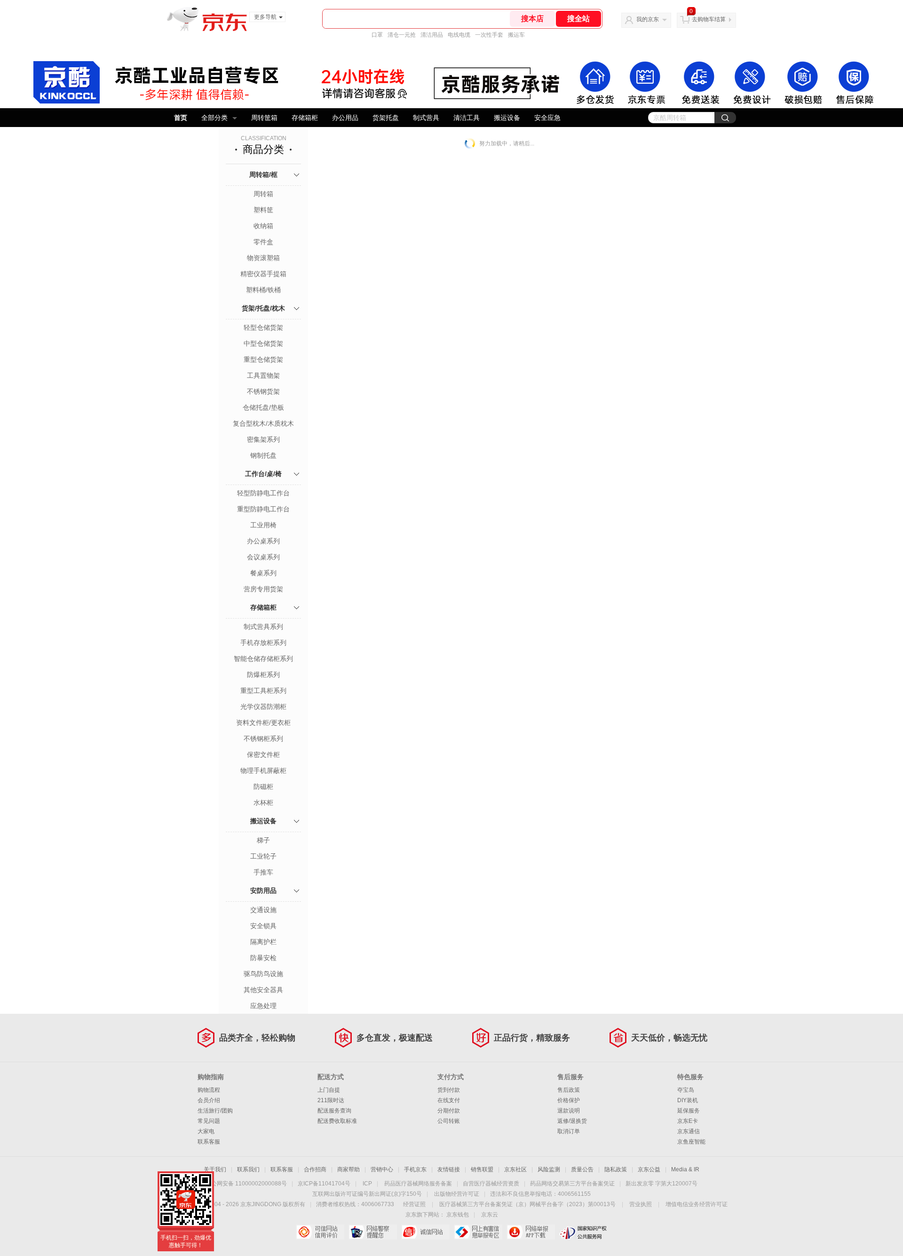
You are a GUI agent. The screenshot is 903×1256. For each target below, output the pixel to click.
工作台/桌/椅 (263, 473)
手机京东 (415, 1169)
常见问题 (209, 1121)
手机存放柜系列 (263, 642)
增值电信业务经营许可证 (696, 1204)
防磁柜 (263, 786)
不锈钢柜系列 (263, 738)
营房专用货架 (263, 589)
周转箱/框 (263, 174)
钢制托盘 (263, 455)
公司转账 (448, 1121)
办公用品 (345, 117)
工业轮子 (263, 856)
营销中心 (382, 1169)
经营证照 (414, 1204)
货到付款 (448, 1090)
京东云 (489, 1214)
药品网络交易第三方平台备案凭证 (572, 1183)
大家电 (206, 1131)
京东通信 (688, 1131)
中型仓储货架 (263, 343)
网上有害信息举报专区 (478, 1232)
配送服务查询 (334, 1110)
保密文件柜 (263, 754)
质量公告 (582, 1169)
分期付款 (448, 1110)
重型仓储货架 (263, 359)
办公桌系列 (263, 541)
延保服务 (688, 1110)
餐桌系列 (263, 573)
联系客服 (209, 1141)
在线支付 (448, 1100)
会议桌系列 (263, 557)
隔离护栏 (263, 942)
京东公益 (649, 1169)
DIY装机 (687, 1100)
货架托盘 (385, 117)
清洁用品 (431, 35)
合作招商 (315, 1169)
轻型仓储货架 (263, 327)
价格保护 (568, 1100)
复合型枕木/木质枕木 (263, 423)
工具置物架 (263, 375)
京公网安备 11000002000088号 (246, 1183)
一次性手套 (489, 35)
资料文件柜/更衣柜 (263, 722)
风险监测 (549, 1169)
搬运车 (516, 35)
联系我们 (248, 1169)
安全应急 (547, 117)
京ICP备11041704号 (324, 1183)
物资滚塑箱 (263, 258)
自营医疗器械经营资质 (491, 1183)
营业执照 (640, 1204)
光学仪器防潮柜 (263, 706)
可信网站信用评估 (320, 1232)
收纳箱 (263, 226)
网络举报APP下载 (531, 1232)
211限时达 (330, 1100)
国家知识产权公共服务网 (583, 1232)
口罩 (377, 35)
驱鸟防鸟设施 (263, 974)
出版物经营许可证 (456, 1194)
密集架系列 (263, 439)
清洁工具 (466, 117)
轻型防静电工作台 (263, 493)
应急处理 (263, 1006)
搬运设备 (507, 117)
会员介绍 (209, 1100)
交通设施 (263, 910)
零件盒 (263, 242)
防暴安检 (263, 958)
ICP (367, 1183)
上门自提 (328, 1090)
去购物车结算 (709, 19)
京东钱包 (457, 1214)
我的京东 (647, 19)
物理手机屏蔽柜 (263, 770)
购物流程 (209, 1090)
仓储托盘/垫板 (263, 407)
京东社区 (515, 1169)
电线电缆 (459, 35)
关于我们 (215, 1169)
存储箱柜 (305, 117)
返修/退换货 (572, 1121)
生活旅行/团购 (215, 1110)
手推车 (263, 872)
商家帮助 (348, 1169)
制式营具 (426, 117)
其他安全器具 (263, 990)
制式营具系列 (263, 626)
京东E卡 (687, 1121)
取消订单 (568, 1131)
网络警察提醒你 (373, 1232)
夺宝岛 (685, 1090)
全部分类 (214, 117)
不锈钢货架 (263, 391)
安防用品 (263, 890)
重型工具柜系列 (263, 690)
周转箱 (263, 194)
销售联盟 (482, 1169)
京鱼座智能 (691, 1141)
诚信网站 (425, 1232)
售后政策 (568, 1090)
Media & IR (685, 1169)
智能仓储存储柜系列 (263, 658)
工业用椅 (263, 525)
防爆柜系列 (263, 674)
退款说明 (568, 1110)
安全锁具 (263, 926)
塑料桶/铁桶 (263, 290)
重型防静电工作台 (263, 509)
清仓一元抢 (402, 35)
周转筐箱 (264, 117)
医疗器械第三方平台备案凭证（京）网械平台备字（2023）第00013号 (527, 1204)
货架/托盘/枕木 (263, 308)
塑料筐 (263, 210)
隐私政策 (615, 1169)
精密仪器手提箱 (263, 274)
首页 (180, 117)
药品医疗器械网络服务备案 (418, 1183)
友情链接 (448, 1169)
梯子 (263, 840)
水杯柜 (263, 802)
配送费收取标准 (337, 1121)
